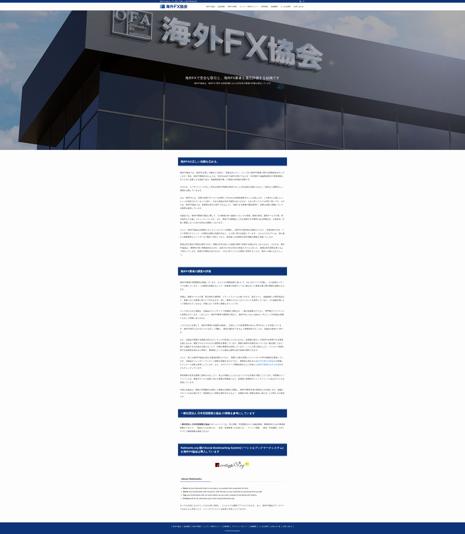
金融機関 (253, 526)
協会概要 (187, 526)
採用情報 (226, 526)
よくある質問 (263, 526)
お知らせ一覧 (275, 526)
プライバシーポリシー (240, 526)
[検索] (303, 1)
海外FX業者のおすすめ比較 (269, 365)
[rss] (300, 1)
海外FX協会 (177, 526)
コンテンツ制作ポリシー (212, 526)
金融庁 (226, 176)
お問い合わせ (287, 526)
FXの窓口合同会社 (267, 361)
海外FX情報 (196, 526)
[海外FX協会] (174, 6)
